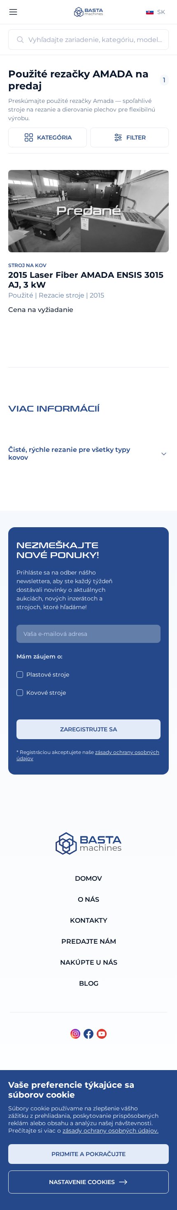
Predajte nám (88, 941)
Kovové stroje (46, 692)
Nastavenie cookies (82, 1182)
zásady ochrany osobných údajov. (110, 1130)
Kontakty (88, 920)
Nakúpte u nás (88, 962)
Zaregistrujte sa (88, 729)
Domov (88, 878)
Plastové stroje (47, 674)
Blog (88, 983)
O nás (88, 899)
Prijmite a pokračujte (88, 1154)
